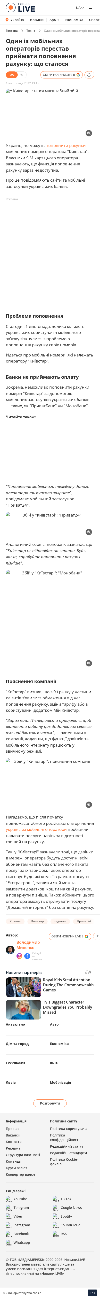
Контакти (14, 1141)
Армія (54, 20)
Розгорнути (50, 1103)
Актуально (15, 1024)
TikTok (66, 1199)
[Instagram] (19, 956)
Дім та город (17, 1043)
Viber (18, 1216)
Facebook (21, 1233)
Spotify (66, 1216)
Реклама (13, 1148)
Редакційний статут (66, 1146)
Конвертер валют (20, 1174)
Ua (78, 7)
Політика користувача (68, 1128)
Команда (13, 1161)
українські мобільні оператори (36, 829)
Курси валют (16, 1168)
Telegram (21, 1207)
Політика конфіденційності (64, 1137)
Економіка (74, 20)
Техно (30, 31)
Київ (54, 1063)
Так (92, 1293)
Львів (11, 1082)
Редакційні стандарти (68, 1153)
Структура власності (23, 1154)
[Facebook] (27, 956)
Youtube (20, 1199)
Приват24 (84, 921)
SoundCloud (71, 1225)
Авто (54, 1024)
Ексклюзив (15, 1063)
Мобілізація (60, 1082)
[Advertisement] (50, 253)
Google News (71, 1207)
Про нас (12, 1128)
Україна (17, 19)
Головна (12, 31)
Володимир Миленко (28, 945)
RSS (64, 1233)
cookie (37, 1293)
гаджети (60, 921)
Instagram (22, 1225)
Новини (37, 20)
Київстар (37, 921)
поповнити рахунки (66, 145)
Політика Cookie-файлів (64, 1161)
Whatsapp (22, 1242)
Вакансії (13, 1135)
